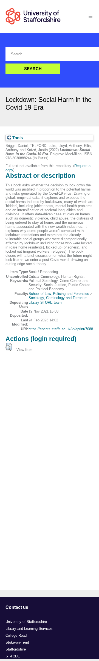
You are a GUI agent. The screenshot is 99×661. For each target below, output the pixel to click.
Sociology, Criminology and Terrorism (58, 298)
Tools (17, 138)
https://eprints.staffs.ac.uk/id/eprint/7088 (61, 329)
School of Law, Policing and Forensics (59, 294)
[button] (8, 347)
